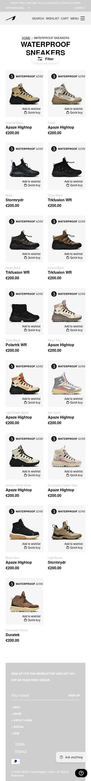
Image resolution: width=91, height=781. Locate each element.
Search (38, 18)
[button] (77, 18)
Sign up (74, 695)
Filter (49, 58)
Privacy (21, 751)
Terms (20, 744)
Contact (79, 8)
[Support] (81, 773)
